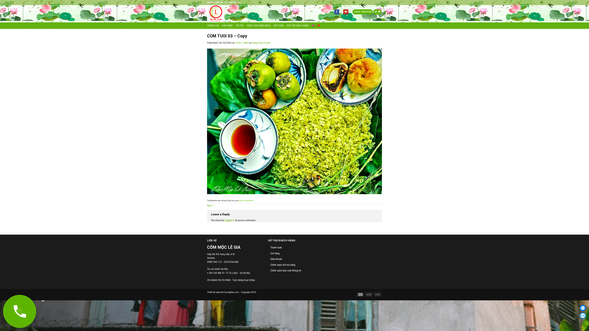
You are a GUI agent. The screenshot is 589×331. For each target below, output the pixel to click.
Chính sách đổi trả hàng (282, 264)
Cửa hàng (227, 25)
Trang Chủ (213, 25)
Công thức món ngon (259, 25)
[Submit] (324, 12)
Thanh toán (276, 247)
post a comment (246, 200)
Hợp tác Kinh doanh (298, 25)
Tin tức (240, 25)
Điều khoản (276, 259)
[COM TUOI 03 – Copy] (294, 121)
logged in (230, 220)
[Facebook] (583, 308)
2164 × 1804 (242, 42)
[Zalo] (583, 316)
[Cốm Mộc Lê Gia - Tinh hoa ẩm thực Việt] (260, 13)
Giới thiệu (278, 25)
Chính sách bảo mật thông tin (285, 270)
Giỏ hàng (275, 253)
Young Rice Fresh (261, 42)
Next (211, 205)
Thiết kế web (213, 292)
